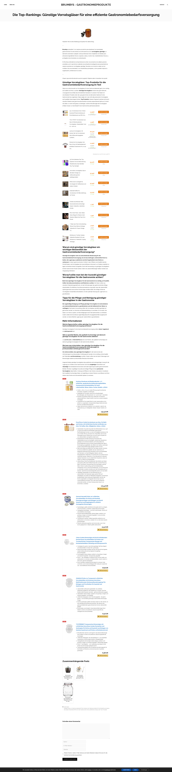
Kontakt (162, 4)
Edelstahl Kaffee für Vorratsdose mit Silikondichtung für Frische (78, 193)
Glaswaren (66, 706)
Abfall (135, 770)
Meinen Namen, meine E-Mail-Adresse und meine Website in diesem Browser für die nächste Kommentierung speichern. (85, 754)
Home (5, 4)
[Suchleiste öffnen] (167, 5)
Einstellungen (107, 770)
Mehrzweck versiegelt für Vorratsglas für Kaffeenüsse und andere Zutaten (78, 184)
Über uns (12, 4)
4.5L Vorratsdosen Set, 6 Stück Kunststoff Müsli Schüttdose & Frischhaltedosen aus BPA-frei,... (77, 113)
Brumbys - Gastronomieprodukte (86, 4)
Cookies (89, 770)
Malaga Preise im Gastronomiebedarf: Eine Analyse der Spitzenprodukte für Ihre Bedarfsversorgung (86, 708)
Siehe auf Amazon (103, 414)
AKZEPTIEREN (126, 770)
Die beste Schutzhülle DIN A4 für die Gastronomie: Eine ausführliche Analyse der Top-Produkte (85, 709)
